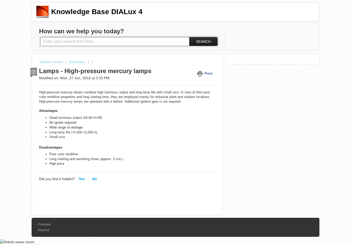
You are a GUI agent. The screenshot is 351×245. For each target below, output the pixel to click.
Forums (44, 224)
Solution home (51, 62)
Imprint (43, 230)
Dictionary (77, 62)
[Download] (166, 54)
